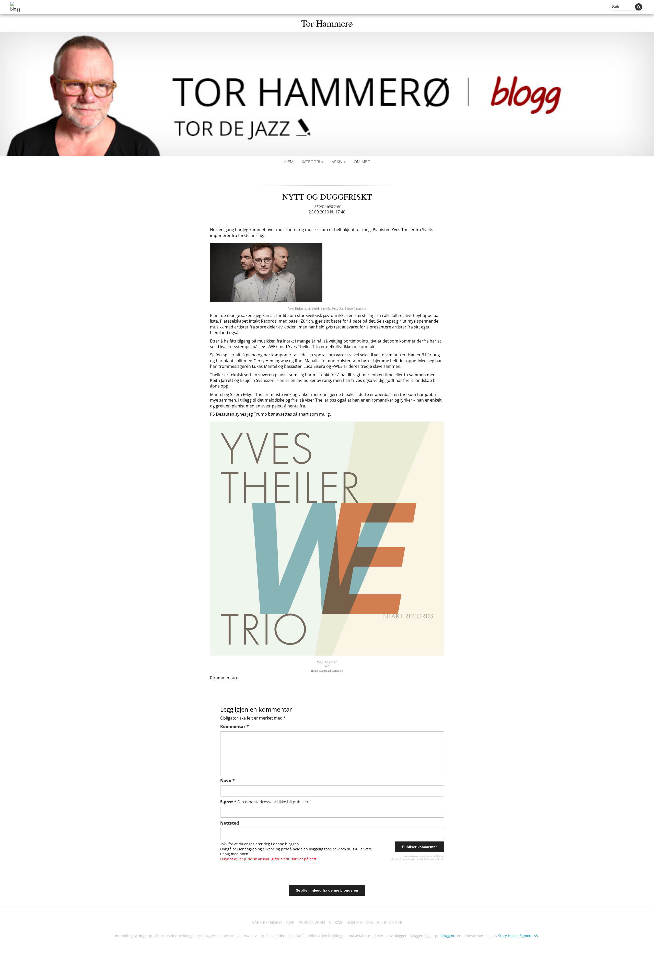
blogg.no (447, 935)
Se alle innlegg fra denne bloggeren (327, 890)
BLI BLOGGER (389, 922)
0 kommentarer (327, 206)
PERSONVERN (312, 922)
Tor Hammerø (327, 23)
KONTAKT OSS (359, 922)
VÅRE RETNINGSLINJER (273, 922)
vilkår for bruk (425, 859)
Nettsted (229, 823)
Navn (227, 780)
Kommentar (234, 726)
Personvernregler (407, 859)
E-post (265, 802)
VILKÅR (335, 922)
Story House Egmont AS (518, 935)
